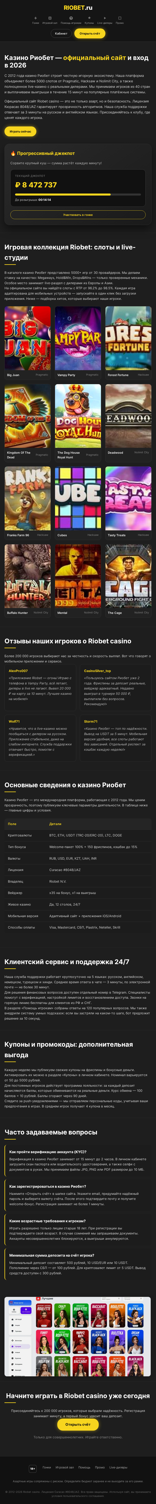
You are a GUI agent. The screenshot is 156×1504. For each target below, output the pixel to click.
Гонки (35, 22)
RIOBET (78, 7)
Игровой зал (49, 22)
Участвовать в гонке (78, 214)
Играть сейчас (20, 131)
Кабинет (61, 33)
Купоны (89, 22)
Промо (120, 22)
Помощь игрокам (71, 22)
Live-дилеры (104, 22)
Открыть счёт (90, 33)
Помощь (84, 1467)
